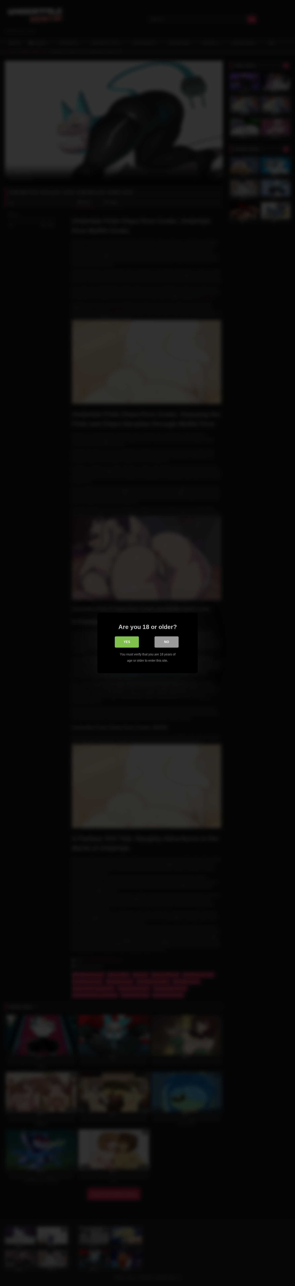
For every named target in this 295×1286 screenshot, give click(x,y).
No (166, 642)
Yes (127, 642)
